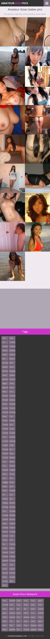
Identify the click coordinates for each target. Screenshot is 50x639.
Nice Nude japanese (20, 617)
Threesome (13, 544)
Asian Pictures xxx (5, 621)
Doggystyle (5, 482)
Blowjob (5, 400)
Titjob (12, 548)
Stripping (13, 515)
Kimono (5, 573)
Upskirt (12, 569)
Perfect (12, 408)
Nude (12, 383)
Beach (5, 375)
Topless (12, 556)
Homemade (5, 536)
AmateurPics (14, 3)
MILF (11, 363)
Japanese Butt (34, 629)
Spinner (12, 503)
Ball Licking (5, 359)
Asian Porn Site (4, 629)
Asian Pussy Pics (12, 609)
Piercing (13, 412)
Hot (4, 544)
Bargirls (5, 367)
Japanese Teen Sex (34, 625)
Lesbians (13, 342)
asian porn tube (4, 625)
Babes (5, 354)
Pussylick (13, 433)
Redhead (13, 437)
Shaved (12, 457)
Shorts (12, 462)
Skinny (12, 474)
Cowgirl (5, 445)
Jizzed (5, 569)
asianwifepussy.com (41, 613)
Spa (11, 499)
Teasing (12, 532)
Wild (11, 581)
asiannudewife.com (41, 609)
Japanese (5, 560)
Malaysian (13, 350)
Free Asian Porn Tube (40, 605)
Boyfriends (5, 408)
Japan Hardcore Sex (20, 613)
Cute (4, 466)
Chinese (5, 425)
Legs (11, 338)
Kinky (4, 577)
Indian (5, 548)
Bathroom (5, 371)
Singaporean (13, 470)
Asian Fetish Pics (5, 609)
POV (11, 425)
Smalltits (13, 490)
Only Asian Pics (4, 601)
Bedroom (5, 379)
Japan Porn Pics (40, 601)
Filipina (5, 499)
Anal (4, 338)
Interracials (5, 556)
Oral (11, 392)
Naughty (13, 371)
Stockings (13, 511)
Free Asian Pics (33, 613)
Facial (5, 490)
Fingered (5, 503)
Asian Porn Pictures (41, 625)
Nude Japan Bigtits (26, 605)
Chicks (5, 420)
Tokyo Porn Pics (5, 617)
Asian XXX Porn (26, 621)
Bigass (5, 383)
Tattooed (13, 528)
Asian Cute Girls (33, 621)
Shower (12, 466)
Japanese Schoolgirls (13, 613)
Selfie (12, 445)
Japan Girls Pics (4, 613)
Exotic (5, 486)
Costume (5, 441)
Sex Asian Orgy (19, 629)
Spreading (13, 507)
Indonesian (5, 552)
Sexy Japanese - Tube (27, 625)
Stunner (12, 519)
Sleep (12, 482)
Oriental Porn (5, 605)
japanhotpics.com (13, 617)
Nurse (12, 387)
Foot (4, 511)
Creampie (5, 449)
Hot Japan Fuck (12, 621)
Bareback (5, 363)
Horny (5, 540)
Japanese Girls (27, 617)
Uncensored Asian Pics (27, 629)
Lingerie (13, 346)
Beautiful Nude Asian (13, 601)
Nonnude (13, 379)
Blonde (5, 396)
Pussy (12, 429)
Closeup (5, 433)
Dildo (4, 474)
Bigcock (5, 387)
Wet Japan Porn (12, 625)
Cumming (5, 453)
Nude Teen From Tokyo (26, 613)
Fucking (5, 515)
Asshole (5, 346)
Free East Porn (18, 605)
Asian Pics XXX (19, 601)
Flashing (5, 507)
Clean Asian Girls (40, 617)
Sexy (11, 453)
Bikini (4, 392)
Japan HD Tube (33, 609)
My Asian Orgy (26, 609)
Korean (5, 581)
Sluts (11, 486)
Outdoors (13, 396)
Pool (11, 416)
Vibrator (13, 573)
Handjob (5, 528)
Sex (11, 449)
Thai (11, 540)
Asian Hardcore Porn (20, 625)
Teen (11, 536)
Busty (4, 416)
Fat (4, 495)
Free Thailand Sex (27, 601)
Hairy (4, 523)
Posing (12, 420)
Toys (11, 565)
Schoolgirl (13, 441)
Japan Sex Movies (33, 617)
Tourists (12, 560)
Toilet (12, 552)
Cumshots (5, 457)
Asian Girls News (33, 605)
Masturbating (13, 354)
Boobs (5, 404)
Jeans (4, 565)
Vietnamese (13, 577)
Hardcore (5, 532)
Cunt (4, 462)
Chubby (5, 429)
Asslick (5, 350)
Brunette (5, 412)
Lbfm (4, 585)
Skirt (11, 478)
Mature (12, 359)
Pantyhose (13, 404)
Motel (12, 367)
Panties (12, 400)
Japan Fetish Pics (40, 621)
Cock (4, 437)
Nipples (12, 375)
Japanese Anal (13, 629)
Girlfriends (5, 519)
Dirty (4, 478)
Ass (4, 342)
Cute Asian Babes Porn (33, 601)
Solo (11, 495)
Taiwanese (13, 523)
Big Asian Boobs (19, 621)
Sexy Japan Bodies (12, 605)
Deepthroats (5, 470)
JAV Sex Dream (19, 609)
